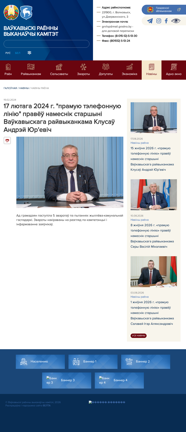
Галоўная (10, 88)
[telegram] (150, 20)
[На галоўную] (11, 12)
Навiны (24, 88)
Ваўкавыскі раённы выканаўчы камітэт (31, 31)
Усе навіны (138, 335)
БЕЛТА (46, 405)
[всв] (176, 21)
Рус (8, 53)
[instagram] (158, 20)
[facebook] (166, 20)
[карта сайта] (29, 53)
